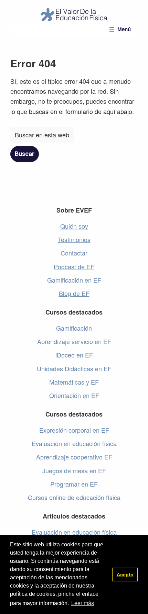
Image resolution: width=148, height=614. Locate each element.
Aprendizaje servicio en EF (74, 341)
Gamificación (74, 327)
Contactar (74, 252)
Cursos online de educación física (74, 497)
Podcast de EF (74, 266)
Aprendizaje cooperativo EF (74, 456)
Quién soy (74, 225)
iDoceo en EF (74, 354)
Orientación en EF (74, 395)
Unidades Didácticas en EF (74, 368)
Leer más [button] (82, 603)
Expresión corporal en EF (74, 429)
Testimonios (74, 239)
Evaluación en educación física (74, 443)
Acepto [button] (125, 574)
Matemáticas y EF (74, 381)
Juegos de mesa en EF (74, 470)
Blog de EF (74, 293)
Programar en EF (74, 483)
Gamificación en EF (74, 279)
